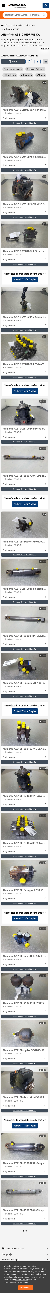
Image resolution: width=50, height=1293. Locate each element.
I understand (25, 1288)
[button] (13, 61)
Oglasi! (46, 5)
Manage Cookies (21, 1280)
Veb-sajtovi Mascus (15, 1248)
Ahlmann (30, 25)
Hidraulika (18, 25)
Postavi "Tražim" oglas (25, 279)
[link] (24, 93)
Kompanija (7, 1254)
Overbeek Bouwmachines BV (24, 123)
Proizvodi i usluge (10, 1259)
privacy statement (10, 1282)
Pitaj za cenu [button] (9, 118)
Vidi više (45, 48)
